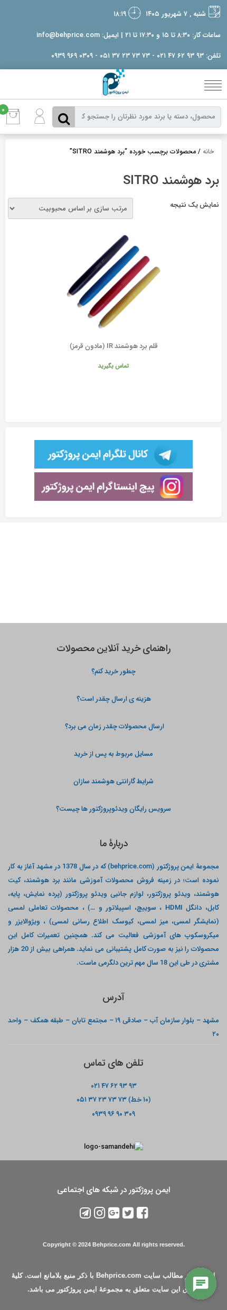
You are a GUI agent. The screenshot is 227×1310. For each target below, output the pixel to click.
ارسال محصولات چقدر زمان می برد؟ (113, 726)
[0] (13, 121)
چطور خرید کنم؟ (113, 671)
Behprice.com (111, 1244)
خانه (208, 151)
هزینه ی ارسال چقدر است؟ (114, 698)
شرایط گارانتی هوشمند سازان (113, 781)
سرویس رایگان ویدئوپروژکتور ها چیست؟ (113, 808)
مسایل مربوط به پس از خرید (113, 753)
